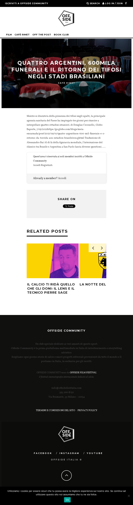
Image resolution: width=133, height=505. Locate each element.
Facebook (43, 453)
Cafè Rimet (22, 34)
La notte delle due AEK (103, 284)
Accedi (37, 165)
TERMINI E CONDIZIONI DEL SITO (55, 410)
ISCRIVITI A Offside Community (26, 3)
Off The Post (41, 34)
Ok (67, 499)
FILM (9, 34)
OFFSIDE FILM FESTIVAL (83, 372)
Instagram (69, 453)
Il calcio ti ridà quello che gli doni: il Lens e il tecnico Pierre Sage (51, 288)
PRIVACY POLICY (87, 410)
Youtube (95, 453)
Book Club (61, 34)
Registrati (46, 165)
